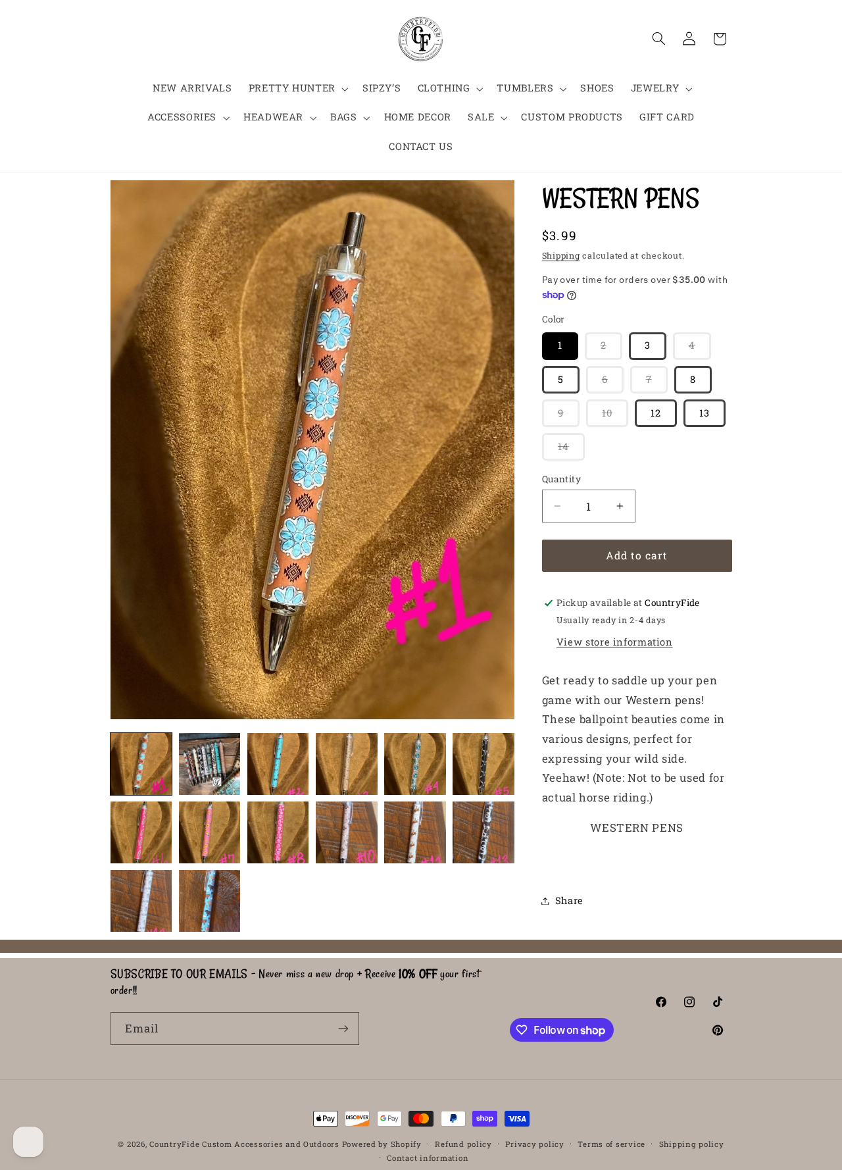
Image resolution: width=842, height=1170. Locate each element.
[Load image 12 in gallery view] (483, 832)
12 (656, 413)
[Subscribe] (343, 1028)
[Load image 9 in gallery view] (278, 832)
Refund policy (463, 1144)
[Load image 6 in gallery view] (483, 764)
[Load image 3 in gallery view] (278, 764)
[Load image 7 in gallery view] (141, 832)
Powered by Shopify (382, 1144)
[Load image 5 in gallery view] (415, 764)
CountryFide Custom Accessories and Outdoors (244, 1144)
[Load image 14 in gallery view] (210, 901)
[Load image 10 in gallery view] (347, 832)
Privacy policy (534, 1144)
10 (615, 416)
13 (704, 413)
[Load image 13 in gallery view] (141, 901)
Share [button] (569, 900)
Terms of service (611, 1144)
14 (571, 450)
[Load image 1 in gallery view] (141, 764)
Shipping (561, 256)
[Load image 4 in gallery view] (347, 764)
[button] (297, 88)
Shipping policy (691, 1144)
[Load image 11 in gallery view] (415, 832)
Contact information (427, 1158)
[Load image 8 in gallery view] (210, 832)
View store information (615, 642)
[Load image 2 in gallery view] (210, 764)
